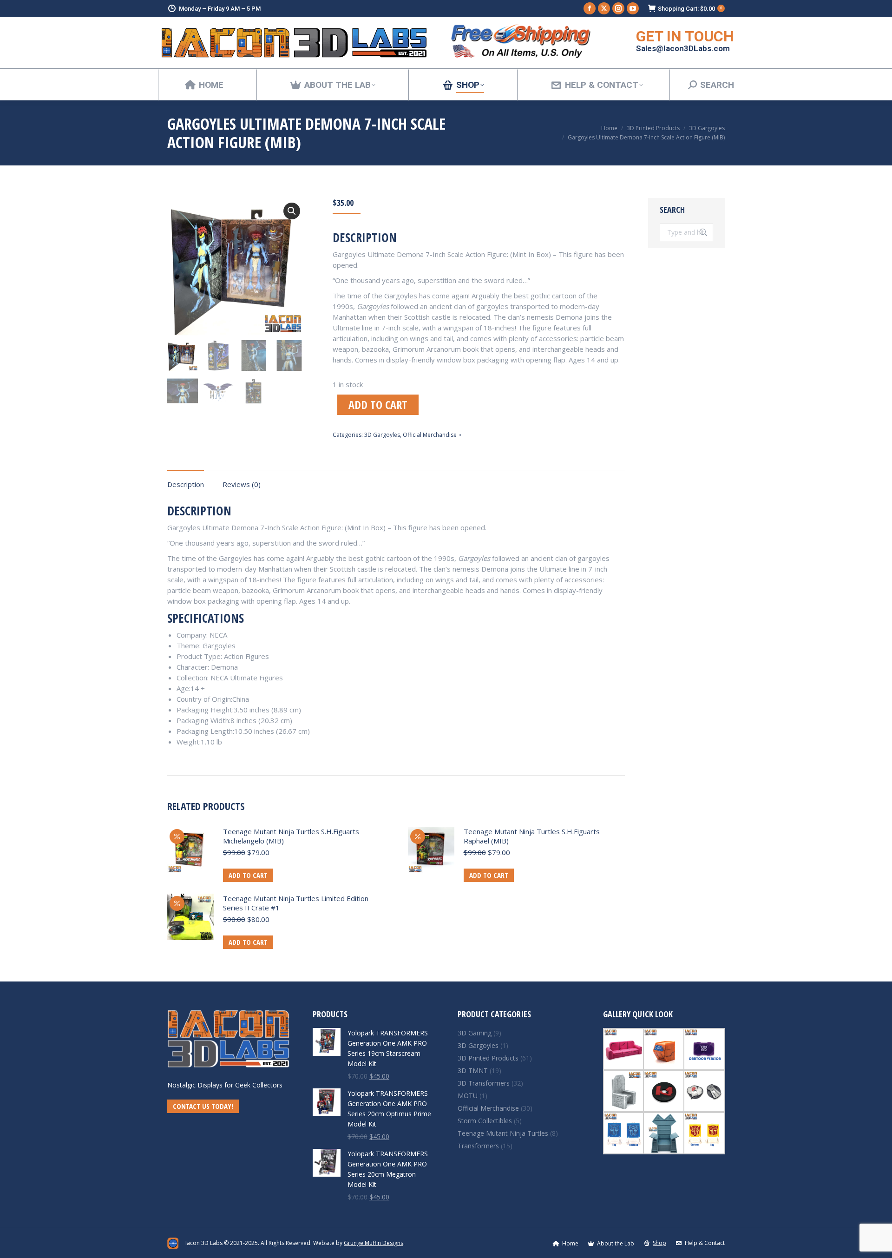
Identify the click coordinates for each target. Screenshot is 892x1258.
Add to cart (377, 404)
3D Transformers (484, 1083)
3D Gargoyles (382, 435)
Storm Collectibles (485, 1120)
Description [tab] (185, 484)
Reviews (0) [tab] (242, 484)
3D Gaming (475, 1032)
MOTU (468, 1095)
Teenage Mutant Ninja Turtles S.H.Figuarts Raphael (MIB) (532, 836)
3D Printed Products (488, 1058)
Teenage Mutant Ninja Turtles (503, 1133)
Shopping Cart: (690, 8)
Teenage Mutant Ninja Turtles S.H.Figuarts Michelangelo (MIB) (291, 836)
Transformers (478, 1145)
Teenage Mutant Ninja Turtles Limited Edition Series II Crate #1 (295, 903)
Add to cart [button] (248, 875)
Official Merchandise (430, 435)
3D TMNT (473, 1070)
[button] (291, 211)
